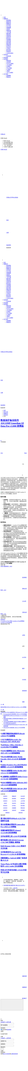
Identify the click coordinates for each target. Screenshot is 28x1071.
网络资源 (8, 44)
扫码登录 (15, 1053)
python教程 (9, 65)
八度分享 (15, 888)
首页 (4, 17)
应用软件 (8, 45)
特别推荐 (5, 57)
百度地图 (5, 885)
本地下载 (3, 566)
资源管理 (8, 36)
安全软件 (8, 47)
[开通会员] (11, 952)
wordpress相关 (9, 53)
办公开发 (8, 26)
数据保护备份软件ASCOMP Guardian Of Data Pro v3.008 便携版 (12, 423)
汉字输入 (8, 48)
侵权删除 (8, 75)
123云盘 (24, 601)
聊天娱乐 (8, 38)
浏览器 (8, 29)
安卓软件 (5, 54)
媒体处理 (8, 21)
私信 (25, 453)
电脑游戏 (8, 30)
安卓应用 (8, 56)
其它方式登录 (6, 1053)
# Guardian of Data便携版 (18, 621)
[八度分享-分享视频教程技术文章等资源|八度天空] (10, 877)
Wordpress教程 (9, 63)
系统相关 (8, 35)
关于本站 (5, 74)
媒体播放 (8, 20)
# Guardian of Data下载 (6, 621)
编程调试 (8, 33)
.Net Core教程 (9, 72)
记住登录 (4, 1029)
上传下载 (8, 32)
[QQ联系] (15, 915)
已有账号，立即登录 (6, 1038)
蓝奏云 (24, 588)
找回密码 (9, 1029)
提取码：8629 (8, 566)
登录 (2, 1031)
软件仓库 (5, 411)
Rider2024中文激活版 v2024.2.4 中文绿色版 (14, 727)
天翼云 (24, 612)
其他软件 (8, 51)
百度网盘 (24, 577)
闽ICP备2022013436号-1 (19, 885)
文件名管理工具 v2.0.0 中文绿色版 (13, 836)
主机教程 (8, 62)
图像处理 (8, 23)
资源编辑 (8, 39)
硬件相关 (8, 50)
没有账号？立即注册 (6, 1022)
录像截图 (8, 27)
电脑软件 (5, 18)
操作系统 (8, 42)
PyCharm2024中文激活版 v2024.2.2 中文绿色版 (15, 714)
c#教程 (8, 71)
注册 (2, 1050)
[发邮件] (15, 939)
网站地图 (10, 885)
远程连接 (8, 41)
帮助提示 (8, 77)
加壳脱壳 (8, 24)
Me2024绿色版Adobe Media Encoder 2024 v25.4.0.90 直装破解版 (13, 759)
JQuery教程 (9, 68)
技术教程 (5, 59)
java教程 (8, 69)
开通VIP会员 (4, 149)
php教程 (8, 66)
